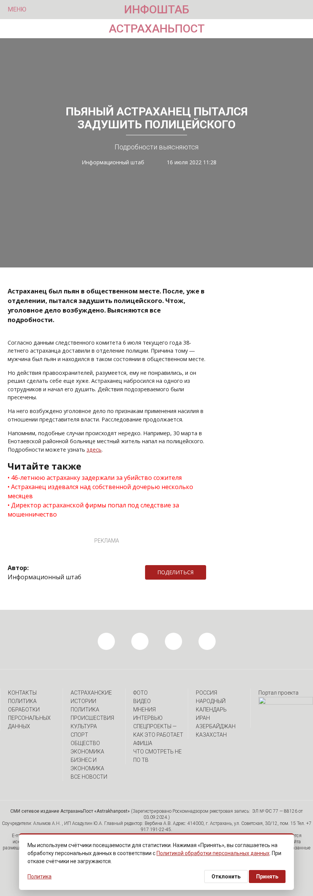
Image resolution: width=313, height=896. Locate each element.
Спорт (79, 735)
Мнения (144, 709)
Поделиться (175, 572)
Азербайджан (216, 726)
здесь (94, 449)
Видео (142, 701)
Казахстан (211, 735)
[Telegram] (210, 572)
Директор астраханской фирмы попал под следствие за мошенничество (93, 509)
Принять (267, 876)
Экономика (87, 752)
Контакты (22, 693)
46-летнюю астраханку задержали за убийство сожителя (96, 477)
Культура (84, 726)
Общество (85, 743)
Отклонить (225, 876)
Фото (140, 693)
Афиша (142, 743)
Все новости (89, 777)
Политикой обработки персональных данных (212, 853)
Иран (203, 718)
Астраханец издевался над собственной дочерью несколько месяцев (100, 491)
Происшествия (92, 718)
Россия (206, 693)
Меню (17, 9)
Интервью (148, 718)
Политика (85, 709)
